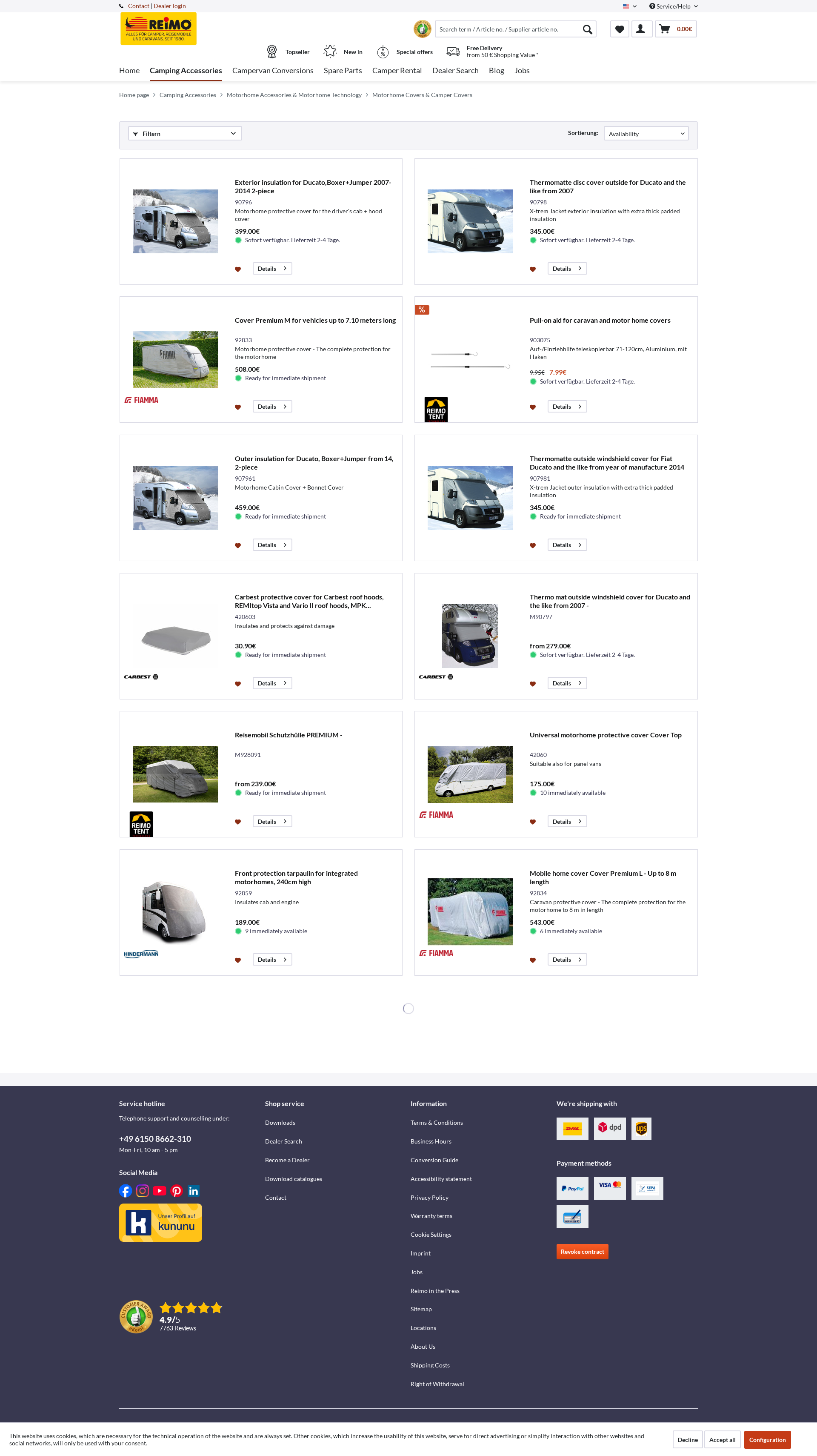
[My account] (642, 28)
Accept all (722, 1439)
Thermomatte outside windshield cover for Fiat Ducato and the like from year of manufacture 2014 (607, 462)
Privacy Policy (429, 1197)
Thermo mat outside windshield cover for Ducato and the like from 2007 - (610, 601)
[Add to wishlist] (239, 269)
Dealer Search (283, 1141)
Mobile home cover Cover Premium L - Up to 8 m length (603, 877)
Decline (688, 1439)
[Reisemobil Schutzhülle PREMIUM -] (175, 774)
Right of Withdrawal (437, 1383)
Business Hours (431, 1141)
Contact (138, 5)
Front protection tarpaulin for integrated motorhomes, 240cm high (296, 877)
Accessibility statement (441, 1178)
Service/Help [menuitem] (673, 6)
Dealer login (170, 5)
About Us (423, 1346)
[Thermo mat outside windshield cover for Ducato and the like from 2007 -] (470, 636)
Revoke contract (582, 1251)
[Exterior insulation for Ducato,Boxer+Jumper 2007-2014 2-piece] (175, 221)
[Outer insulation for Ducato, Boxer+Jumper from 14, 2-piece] (175, 498)
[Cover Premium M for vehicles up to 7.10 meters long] (175, 359)
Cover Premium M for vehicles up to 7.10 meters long (315, 320)
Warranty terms (431, 1215)
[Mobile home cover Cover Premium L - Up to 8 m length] (470, 912)
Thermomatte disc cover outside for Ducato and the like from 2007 (608, 186)
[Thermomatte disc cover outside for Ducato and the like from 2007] (470, 221)
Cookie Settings (431, 1234)
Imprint (421, 1253)
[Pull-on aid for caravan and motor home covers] (470, 359)
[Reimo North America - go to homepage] (191, 24)
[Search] (588, 28)
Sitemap (421, 1309)
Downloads (280, 1122)
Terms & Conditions (437, 1122)
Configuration (767, 1439)
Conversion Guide (434, 1160)
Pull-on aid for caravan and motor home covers (600, 320)
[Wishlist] (619, 28)
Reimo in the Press (435, 1290)
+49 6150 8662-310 (155, 1139)
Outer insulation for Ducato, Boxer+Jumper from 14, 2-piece (314, 462)
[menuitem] (516, 28)
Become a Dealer (287, 1160)
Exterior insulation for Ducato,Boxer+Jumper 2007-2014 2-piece (313, 186)
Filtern (150, 133)
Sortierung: (583, 132)
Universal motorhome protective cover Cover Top (606, 735)
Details (267, 268)
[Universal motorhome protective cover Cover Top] (470, 774)
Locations (423, 1327)
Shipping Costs (430, 1365)
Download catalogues (293, 1178)
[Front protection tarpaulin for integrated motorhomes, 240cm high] (175, 912)
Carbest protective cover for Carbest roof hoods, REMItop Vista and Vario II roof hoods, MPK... (309, 601)
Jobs (417, 1271)
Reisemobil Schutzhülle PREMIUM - (289, 735)
